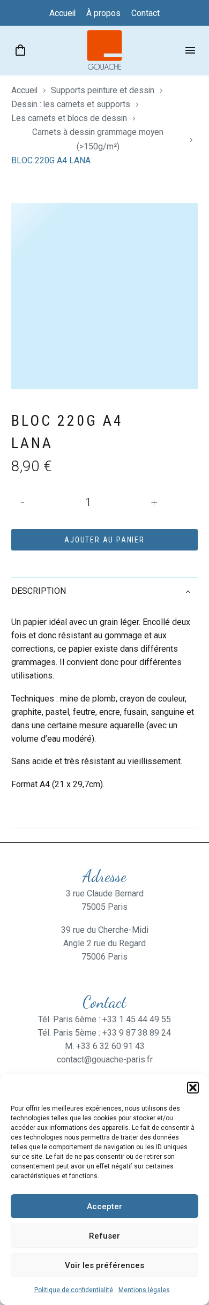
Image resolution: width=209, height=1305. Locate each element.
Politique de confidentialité (73, 1290)
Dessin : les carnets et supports (70, 104)
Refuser (104, 1236)
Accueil (24, 90)
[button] (193, 1087)
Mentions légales (144, 1290)
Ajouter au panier (104, 539)
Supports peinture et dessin (102, 90)
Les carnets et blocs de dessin (69, 118)
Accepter (104, 1206)
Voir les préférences (104, 1265)
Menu (190, 50)
